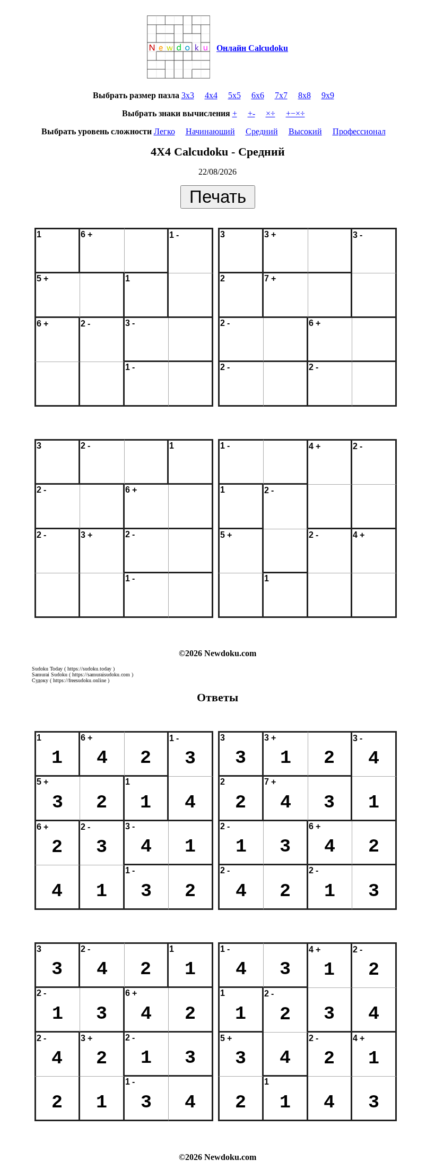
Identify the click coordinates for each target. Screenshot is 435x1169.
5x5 (234, 95)
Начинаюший (210, 131)
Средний (262, 131)
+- (251, 113)
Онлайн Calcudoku (252, 48)
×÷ (270, 113)
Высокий (305, 131)
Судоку (40, 680)
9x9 (327, 95)
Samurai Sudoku (49, 674)
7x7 (281, 95)
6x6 (257, 95)
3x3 (187, 95)
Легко (164, 131)
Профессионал (359, 131)
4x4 (211, 95)
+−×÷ (295, 113)
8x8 (304, 95)
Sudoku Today (47, 669)
